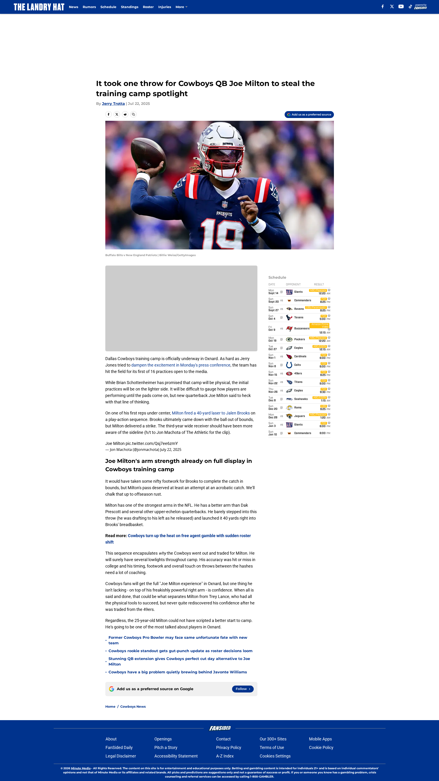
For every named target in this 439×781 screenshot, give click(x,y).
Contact (223, 739)
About (111, 739)
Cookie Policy (321, 747)
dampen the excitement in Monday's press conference (180, 365)
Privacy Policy (228, 747)
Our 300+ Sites (273, 739)
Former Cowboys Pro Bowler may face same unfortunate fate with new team (178, 640)
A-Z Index (225, 756)
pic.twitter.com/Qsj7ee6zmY (152, 443)
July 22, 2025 (170, 449)
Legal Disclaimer (121, 756)
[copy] (133, 114)
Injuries (164, 7)
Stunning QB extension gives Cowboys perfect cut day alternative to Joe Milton (179, 661)
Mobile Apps (320, 739)
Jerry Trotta (113, 103)
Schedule (108, 7)
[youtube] (401, 6)
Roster (148, 7)
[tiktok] (410, 6)
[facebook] (383, 6)
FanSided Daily (119, 747)
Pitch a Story (165, 747)
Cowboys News (133, 706)
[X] (392, 6)
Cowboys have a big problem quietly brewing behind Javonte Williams (178, 672)
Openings (163, 739)
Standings (129, 7)
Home (110, 706)
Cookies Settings (275, 756)
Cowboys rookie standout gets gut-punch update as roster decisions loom (181, 651)
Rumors (89, 7)
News (73, 7)
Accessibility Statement (176, 756)
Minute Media (81, 768)
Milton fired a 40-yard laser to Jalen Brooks (211, 413)
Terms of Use (272, 747)
